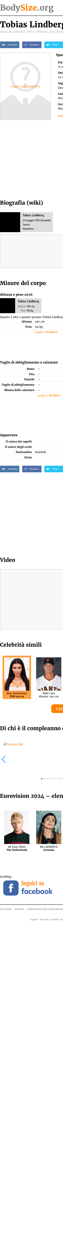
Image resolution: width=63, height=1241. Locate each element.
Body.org (26, 8)
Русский (44, 919)
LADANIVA (48, 848)
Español (54, 919)
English (34, 919)
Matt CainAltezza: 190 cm (49, 695)
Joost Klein (16, 848)
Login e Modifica (46, 332)
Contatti (19, 909)
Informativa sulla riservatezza (45, 909)
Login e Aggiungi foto (25, 86)
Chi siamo (6, 909)
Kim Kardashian (17, 695)
